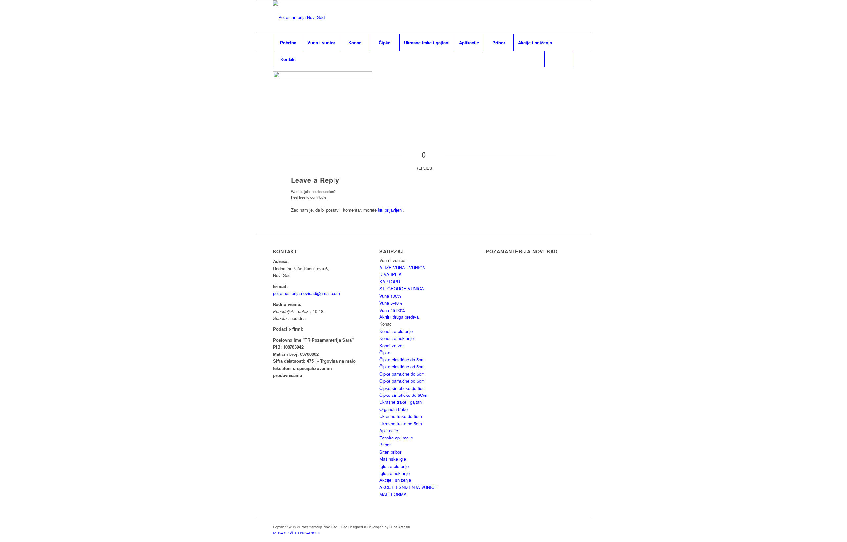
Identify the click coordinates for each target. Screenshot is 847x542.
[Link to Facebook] (569, 17)
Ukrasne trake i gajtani (401, 402)
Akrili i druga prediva (399, 317)
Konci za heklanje (396, 338)
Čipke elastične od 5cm (401, 366)
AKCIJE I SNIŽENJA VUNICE (408, 487)
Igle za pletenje (394, 466)
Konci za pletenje (396, 331)
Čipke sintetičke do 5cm (402, 388)
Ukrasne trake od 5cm (400, 423)
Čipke (384, 352)
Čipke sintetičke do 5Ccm (404, 395)
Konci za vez (392, 345)
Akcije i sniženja (395, 480)
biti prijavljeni (390, 210)
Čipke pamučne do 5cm (402, 374)
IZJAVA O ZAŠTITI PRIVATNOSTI (296, 533)
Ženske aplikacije (396, 438)
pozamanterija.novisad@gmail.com (306, 293)
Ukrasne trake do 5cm (400, 416)
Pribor (385, 444)
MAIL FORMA (393, 494)
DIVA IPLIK (390, 274)
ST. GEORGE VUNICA (401, 288)
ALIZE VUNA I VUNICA (402, 267)
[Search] (559, 59)
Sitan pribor (390, 452)
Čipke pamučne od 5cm (402, 381)
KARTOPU (389, 281)
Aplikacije (388, 430)
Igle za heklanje (394, 473)
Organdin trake (393, 409)
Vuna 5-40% (391, 303)
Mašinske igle (392, 459)
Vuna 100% (390, 296)
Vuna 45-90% (392, 310)
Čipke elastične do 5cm (401, 359)
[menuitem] (288, 42)
